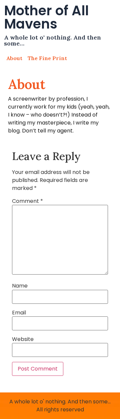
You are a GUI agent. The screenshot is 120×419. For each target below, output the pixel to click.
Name (20, 286)
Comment (27, 201)
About (14, 58)
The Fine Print (47, 58)
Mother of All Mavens (46, 17)
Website (23, 339)
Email (19, 312)
